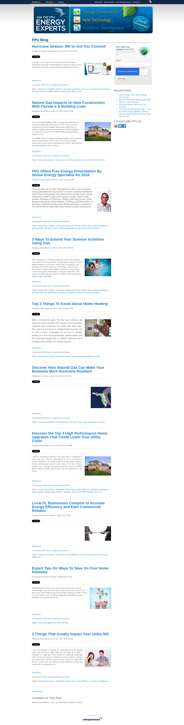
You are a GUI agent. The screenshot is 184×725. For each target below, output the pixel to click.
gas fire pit (82, 228)
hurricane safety (46, 91)
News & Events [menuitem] (109, 2)
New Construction (98, 160)
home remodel (37, 492)
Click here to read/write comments (55, 85)
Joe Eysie (44, 376)
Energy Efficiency (82, 489)
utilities (56, 91)
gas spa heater (38, 228)
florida (87, 160)
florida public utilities (68, 91)
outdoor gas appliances (67, 228)
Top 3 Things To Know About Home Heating (70, 304)
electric (59, 89)
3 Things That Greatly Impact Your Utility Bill (70, 634)
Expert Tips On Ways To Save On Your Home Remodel (70, 570)
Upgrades (67, 492)
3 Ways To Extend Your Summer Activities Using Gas (68, 241)
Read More (36, 81)
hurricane (85, 89)
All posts (35, 692)
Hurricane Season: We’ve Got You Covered (69, 46)
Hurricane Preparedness (100, 89)
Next (41, 692)
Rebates (51, 422)
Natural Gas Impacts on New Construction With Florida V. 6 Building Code (68, 104)
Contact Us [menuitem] (136, 2)
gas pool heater (93, 228)
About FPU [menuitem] (98, 2)
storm (79, 91)
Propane (61, 2)
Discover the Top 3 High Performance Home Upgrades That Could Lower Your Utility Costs (70, 437)
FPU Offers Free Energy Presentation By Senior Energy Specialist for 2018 (67, 173)
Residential (60, 356)
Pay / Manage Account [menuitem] (123, 2)
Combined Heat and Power (66, 422)
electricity (35, 91)
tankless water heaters (53, 492)
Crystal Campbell (47, 51)
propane (51, 89)
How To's (98, 492)
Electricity (49, 2)
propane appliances (100, 226)
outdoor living (86, 226)
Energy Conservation (46, 160)
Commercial (42, 422)
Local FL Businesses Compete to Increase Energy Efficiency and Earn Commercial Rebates (68, 507)
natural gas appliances (72, 89)
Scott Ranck (45, 111)
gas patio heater (51, 228)
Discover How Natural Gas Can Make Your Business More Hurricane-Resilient (68, 369)
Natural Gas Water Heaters (83, 492)
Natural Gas (36, 2)
